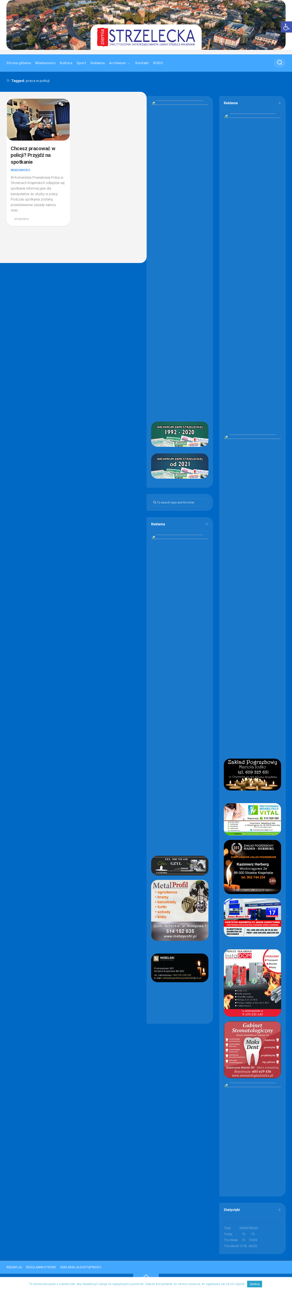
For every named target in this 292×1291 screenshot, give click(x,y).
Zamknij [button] (255, 1284)
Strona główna (18, 63)
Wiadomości (45, 63)
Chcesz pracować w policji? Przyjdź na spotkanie (33, 155)
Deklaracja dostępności (80, 1267)
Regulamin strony (41, 1267)
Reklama (97, 63)
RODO (158, 63)
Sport (81, 63)
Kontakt (142, 63)
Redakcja (14, 1267)
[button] (286, 27)
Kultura (66, 63)
